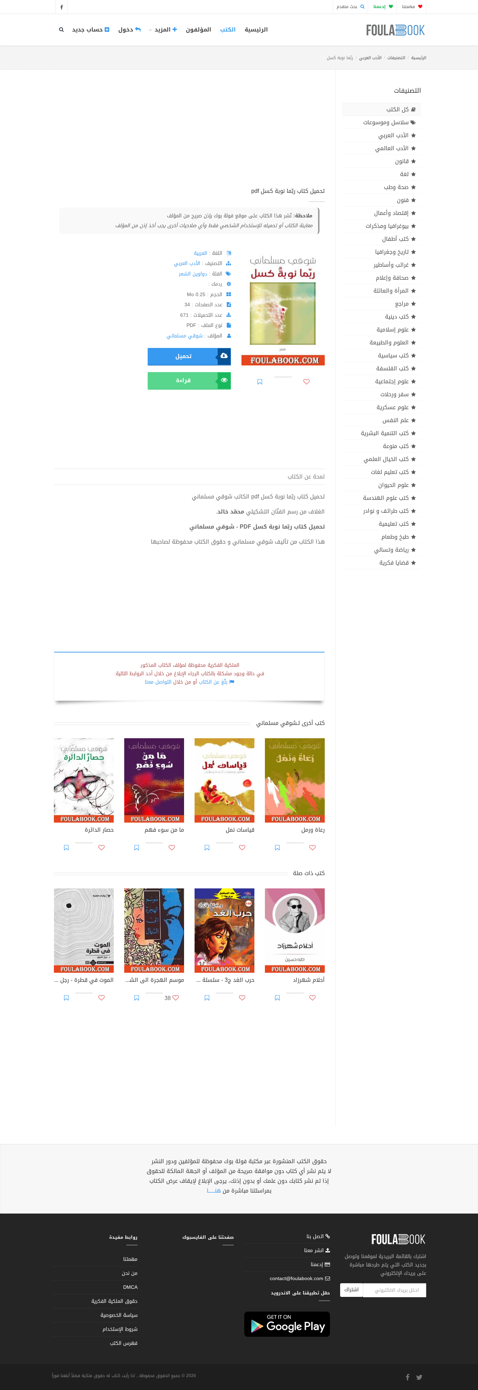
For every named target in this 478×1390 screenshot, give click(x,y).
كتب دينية (397, 316)
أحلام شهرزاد (309, 980)
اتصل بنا (316, 1237)
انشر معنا (314, 1250)
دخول (126, 29)
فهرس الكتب (124, 1343)
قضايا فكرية (394, 562)
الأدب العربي (370, 58)
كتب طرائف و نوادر (386, 510)
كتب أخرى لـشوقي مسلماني (290, 723)
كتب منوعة (396, 446)
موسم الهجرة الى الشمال (154, 980)
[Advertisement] (189, 136)
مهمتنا (409, 7)
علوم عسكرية (393, 407)
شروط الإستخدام (120, 1329)
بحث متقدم (348, 7)
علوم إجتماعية (392, 381)
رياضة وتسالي (391, 549)
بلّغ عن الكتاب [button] (213, 682)
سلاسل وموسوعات (386, 122)
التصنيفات (396, 58)
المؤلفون (198, 29)
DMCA (130, 1287)
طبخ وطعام (395, 536)
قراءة (183, 380)
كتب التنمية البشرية (385, 433)
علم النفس (395, 420)
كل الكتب (397, 109)
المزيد (163, 29)
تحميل (183, 356)
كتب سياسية (393, 355)
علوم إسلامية (393, 329)
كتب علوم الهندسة (386, 498)
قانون (402, 161)
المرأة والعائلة (391, 290)
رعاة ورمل (313, 830)
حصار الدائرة (99, 830)
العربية (200, 253)
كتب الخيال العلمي (386, 459)
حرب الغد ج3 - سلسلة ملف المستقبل (224, 980)
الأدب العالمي (392, 148)
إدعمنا (318, 1264)
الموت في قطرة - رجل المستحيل (84, 980)
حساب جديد (88, 29)
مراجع (402, 303)
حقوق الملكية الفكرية (114, 1301)
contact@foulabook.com (296, 1278)
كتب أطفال (395, 238)
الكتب (228, 29)
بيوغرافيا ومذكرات (387, 226)
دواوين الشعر (193, 274)
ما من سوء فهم (164, 830)
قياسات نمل (240, 830)
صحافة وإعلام (392, 277)
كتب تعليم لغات (390, 472)
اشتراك (351, 1289)
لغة (404, 174)
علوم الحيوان (393, 485)
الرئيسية (256, 29)
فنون (403, 200)
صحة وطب (396, 187)
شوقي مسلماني (185, 336)
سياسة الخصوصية (119, 1315)
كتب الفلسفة (392, 368)
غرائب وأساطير (391, 264)
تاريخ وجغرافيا (392, 251)
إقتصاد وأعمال (391, 213)
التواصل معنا (158, 682)
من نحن (130, 1273)
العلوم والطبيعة (389, 342)
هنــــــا (214, 1190)
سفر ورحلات (394, 394)
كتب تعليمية (394, 523)
